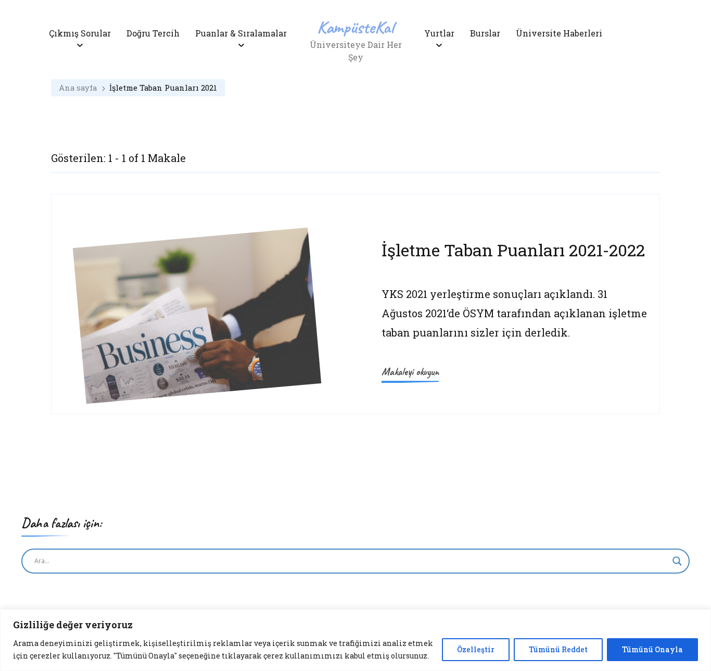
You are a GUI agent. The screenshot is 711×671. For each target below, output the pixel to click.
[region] (355, 640)
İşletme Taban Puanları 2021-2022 (513, 250)
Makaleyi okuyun (410, 371)
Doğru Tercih (153, 33)
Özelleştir (475, 649)
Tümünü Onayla (652, 649)
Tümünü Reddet (558, 649)
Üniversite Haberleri (559, 33)
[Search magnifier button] (677, 561)
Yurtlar (439, 33)
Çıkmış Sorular (80, 33)
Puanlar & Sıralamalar (241, 33)
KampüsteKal (355, 27)
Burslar (485, 33)
